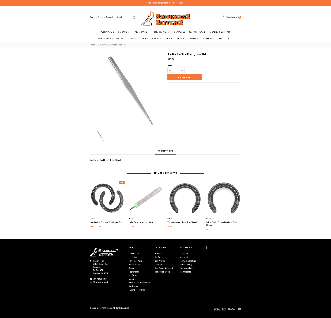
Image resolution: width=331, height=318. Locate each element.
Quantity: (171, 65)
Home (92, 45)
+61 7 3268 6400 (100, 279)
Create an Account (105, 17)
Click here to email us (101, 282)
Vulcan (169, 219)
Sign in (93, 17)
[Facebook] (208, 247)
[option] (127, 90)
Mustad (92, 219)
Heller (131, 219)
